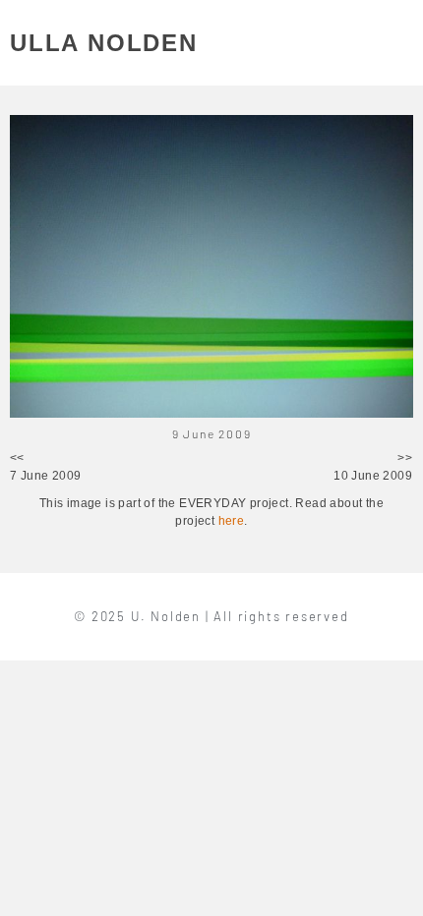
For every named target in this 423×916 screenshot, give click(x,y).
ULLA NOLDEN (104, 42)
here (231, 521)
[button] (402, 42)
